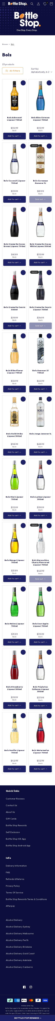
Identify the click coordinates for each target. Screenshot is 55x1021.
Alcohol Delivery (14, 920)
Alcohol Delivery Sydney (18, 926)
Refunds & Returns (15, 879)
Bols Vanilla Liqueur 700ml (14, 751)
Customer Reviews (15, 798)
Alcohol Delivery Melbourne (20, 933)
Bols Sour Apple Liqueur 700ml (40, 625)
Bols (12, 44)
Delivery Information (16, 865)
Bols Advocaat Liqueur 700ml (14, 118)
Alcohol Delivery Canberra (19, 967)
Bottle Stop (30, 1005)
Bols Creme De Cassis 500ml (14, 308)
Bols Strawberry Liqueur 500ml (14, 688)
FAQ (8, 872)
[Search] (32, 4)
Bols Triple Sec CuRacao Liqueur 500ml (40, 689)
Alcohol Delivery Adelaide (19, 960)
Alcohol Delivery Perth (17, 940)
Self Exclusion (13, 832)
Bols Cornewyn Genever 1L (40, 182)
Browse (5, 44)
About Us (10, 812)
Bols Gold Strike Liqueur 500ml (14, 435)
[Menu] (3, 4)
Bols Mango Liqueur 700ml (14, 561)
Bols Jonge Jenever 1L (40, 434)
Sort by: (35, 68)
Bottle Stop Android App (18, 845)
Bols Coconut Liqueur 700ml (14, 182)
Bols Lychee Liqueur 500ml (40, 498)
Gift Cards (11, 818)
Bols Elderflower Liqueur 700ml (14, 371)
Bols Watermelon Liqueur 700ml (40, 751)
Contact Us (11, 805)
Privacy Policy (13, 886)
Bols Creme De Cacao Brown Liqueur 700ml (14, 245)
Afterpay (10, 906)
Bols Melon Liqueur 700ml (14, 625)
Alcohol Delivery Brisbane (19, 947)
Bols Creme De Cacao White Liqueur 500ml (40, 245)
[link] (27, 21)
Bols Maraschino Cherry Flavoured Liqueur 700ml (40, 562)
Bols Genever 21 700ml (40, 371)
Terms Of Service (14, 892)
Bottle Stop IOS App (16, 839)
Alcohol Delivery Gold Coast (20, 953)
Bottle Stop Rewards (16, 825)
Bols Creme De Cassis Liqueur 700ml (40, 308)
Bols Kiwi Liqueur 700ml (14, 498)
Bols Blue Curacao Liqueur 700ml (40, 118)
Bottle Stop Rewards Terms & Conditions (26, 899)
